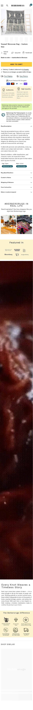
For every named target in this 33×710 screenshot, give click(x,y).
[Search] (7, 5)
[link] (16, 692)
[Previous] (1, 225)
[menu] (2, 5)
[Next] (31, 225)
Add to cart (16, 64)
